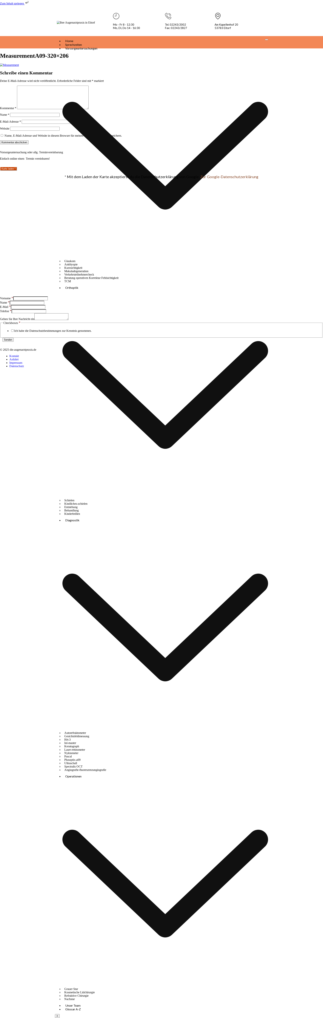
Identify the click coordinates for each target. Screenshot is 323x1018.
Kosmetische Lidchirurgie (79, 992)
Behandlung (71, 510)
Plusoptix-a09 (72, 759)
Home (69, 41)
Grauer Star (71, 989)
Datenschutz (16, 366)
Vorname (6, 298)
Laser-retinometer (74, 749)
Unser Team (73, 1005)
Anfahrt (14, 359)
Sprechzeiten (73, 44)
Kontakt (14, 356)
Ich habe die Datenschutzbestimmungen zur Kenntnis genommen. (53, 330)
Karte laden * (8, 168)
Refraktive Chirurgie (76, 995)
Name (4, 114)
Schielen (69, 500)
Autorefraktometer (75, 732)
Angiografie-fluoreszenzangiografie (85, 769)
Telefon (6, 311)
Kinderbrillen (72, 513)
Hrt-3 (67, 739)
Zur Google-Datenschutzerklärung (229, 176)
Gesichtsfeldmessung (76, 736)
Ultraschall (70, 763)
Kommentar (8, 108)
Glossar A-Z (73, 1009)
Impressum (15, 362)
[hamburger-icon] (266, 39)
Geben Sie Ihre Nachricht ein (17, 319)
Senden (8, 339)
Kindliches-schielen (75, 503)
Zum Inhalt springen (12, 3)
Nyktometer (71, 753)
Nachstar (69, 999)
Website (4, 128)
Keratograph (71, 746)
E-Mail (5, 306)
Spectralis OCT (73, 766)
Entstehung (71, 507)
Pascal (68, 756)
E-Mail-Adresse (10, 121)
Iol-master (70, 743)
